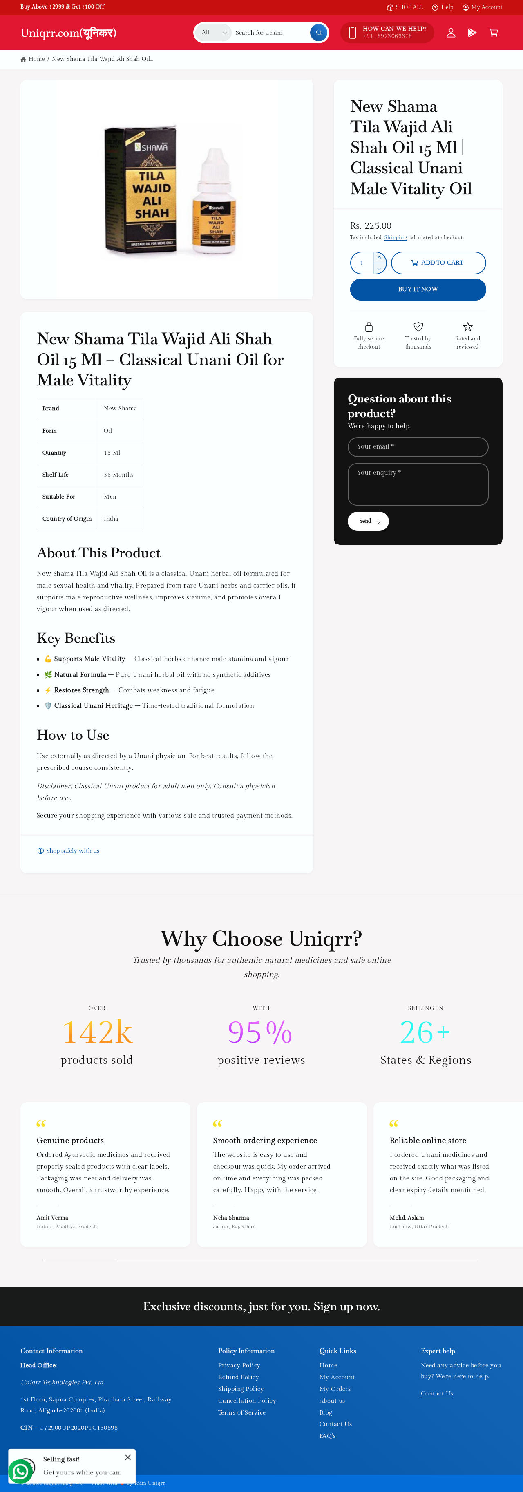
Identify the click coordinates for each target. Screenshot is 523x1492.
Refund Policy (238, 1377)
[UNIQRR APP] (472, 32)
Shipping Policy (241, 1389)
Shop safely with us (72, 850)
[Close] (128, 1457)
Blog (326, 1412)
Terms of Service (242, 1412)
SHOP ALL (409, 7)
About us (332, 1400)
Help (447, 7)
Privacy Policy (239, 1365)
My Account (487, 7)
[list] (261, 1036)
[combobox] (281, 32)
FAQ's (327, 1435)
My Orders (335, 1389)
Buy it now (418, 289)
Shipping (395, 237)
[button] (493, 32)
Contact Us (336, 1424)
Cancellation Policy (247, 1400)
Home (37, 59)
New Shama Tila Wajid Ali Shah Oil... (102, 59)
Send (365, 521)
